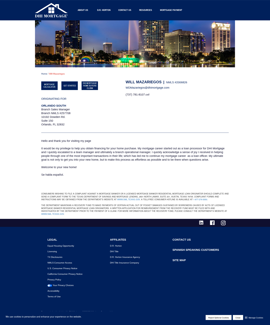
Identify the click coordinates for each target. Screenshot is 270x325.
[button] (254, 317)
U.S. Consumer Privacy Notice (62, 268)
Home (44, 73)
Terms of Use (54, 296)
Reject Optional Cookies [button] (218, 317)
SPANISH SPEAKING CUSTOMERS (195, 249)
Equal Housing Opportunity (61, 246)
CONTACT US (181, 239)
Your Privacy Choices (63, 285)
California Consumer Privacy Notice (65, 274)
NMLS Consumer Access (60, 262)
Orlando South (53, 105)
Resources (145, 10)
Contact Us (124, 10)
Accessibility (53, 291)
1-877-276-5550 (200, 199)
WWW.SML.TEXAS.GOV (128, 199)
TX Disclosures (55, 257)
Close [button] (237, 317)
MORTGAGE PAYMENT (171, 10)
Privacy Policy (54, 279)
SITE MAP (179, 260)
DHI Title (114, 251)
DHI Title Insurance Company (124, 262)
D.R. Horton (103, 10)
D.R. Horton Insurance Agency (125, 257)
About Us (83, 10)
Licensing (52, 251)
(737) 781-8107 (135, 94)
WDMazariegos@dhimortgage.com (147, 87)
